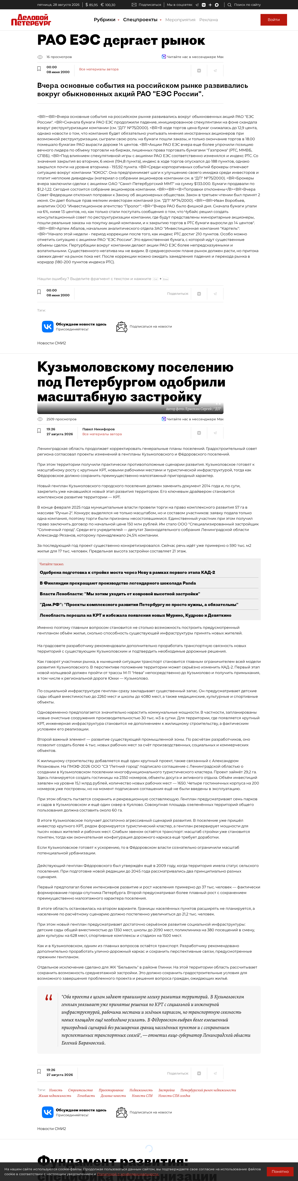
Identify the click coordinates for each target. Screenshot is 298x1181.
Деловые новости (113, 1095)
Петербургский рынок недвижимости (208, 1090)
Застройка (167, 1090)
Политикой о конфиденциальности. (128, 1174)
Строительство (80, 1090)
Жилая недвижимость (54, 1095)
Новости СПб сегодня (174, 1095)
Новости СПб (142, 1095)
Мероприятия (180, 19)
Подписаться (150, 5)
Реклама (208, 19)
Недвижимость (141, 1090)
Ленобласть (86, 1095)
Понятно (280, 1171)
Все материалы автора (99, 69)
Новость (55, 1090)
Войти (274, 19)
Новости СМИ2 (51, 343)
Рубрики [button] (105, 19)
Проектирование (111, 1090)
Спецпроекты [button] (141, 19)
